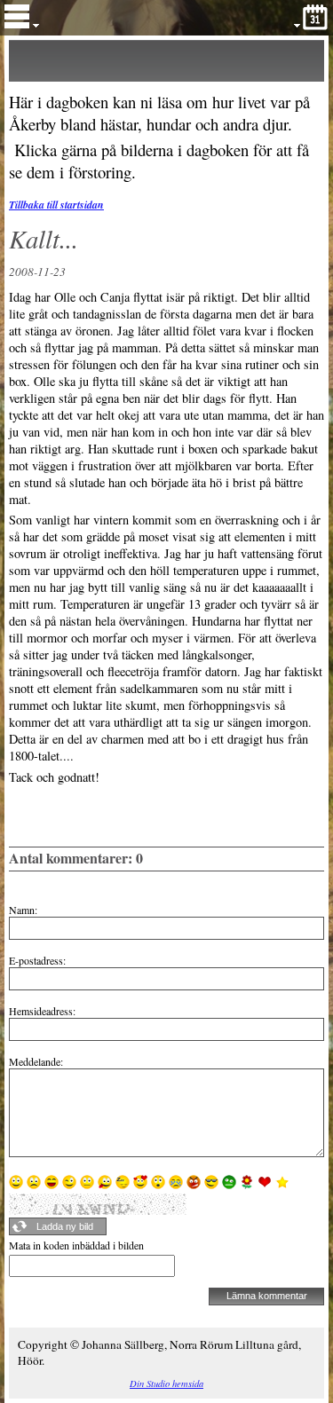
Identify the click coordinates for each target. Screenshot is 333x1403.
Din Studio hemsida (166, 1383)
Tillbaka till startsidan (56, 204)
